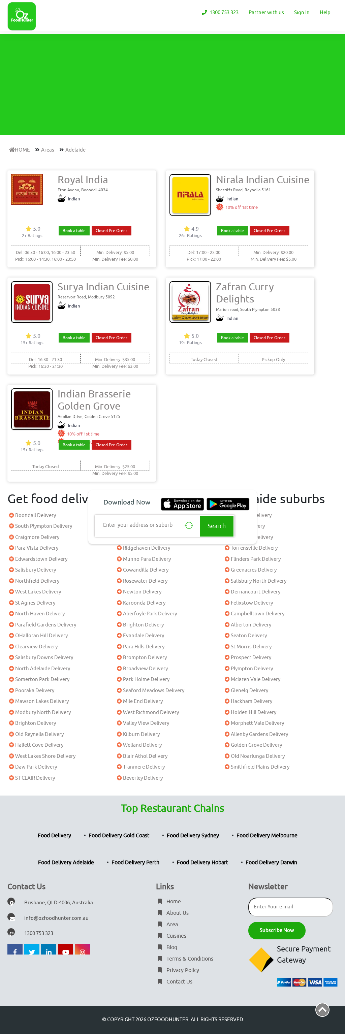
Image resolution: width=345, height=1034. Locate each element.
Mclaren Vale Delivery (255, 679)
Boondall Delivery (35, 515)
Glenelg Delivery (249, 690)
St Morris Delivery (251, 647)
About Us (177, 913)
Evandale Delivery (143, 636)
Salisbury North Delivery (258, 581)
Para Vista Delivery (36, 548)
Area (171, 924)
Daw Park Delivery (35, 767)
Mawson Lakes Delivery (41, 701)
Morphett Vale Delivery (257, 723)
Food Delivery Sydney (193, 835)
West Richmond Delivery (150, 712)
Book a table (74, 230)
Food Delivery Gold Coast (119, 835)
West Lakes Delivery (37, 592)
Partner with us (266, 12)
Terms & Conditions (189, 959)
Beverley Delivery (142, 778)
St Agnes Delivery (34, 603)
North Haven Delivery (39, 614)
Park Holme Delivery (145, 679)
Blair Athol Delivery (144, 756)
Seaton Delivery (248, 636)
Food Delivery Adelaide (66, 862)
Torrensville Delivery (254, 548)
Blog (171, 947)
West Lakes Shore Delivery (44, 756)
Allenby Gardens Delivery (259, 734)
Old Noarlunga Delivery (257, 756)
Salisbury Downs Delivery (43, 657)
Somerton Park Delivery (41, 679)
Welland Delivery (142, 745)
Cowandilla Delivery (145, 570)
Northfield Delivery (36, 581)
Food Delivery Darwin (271, 862)
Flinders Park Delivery (255, 559)
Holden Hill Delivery (253, 712)
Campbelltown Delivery (257, 614)
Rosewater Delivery (144, 581)
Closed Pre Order (111, 230)
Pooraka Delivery (34, 690)
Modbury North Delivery (42, 712)
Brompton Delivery (144, 657)
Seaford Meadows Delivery (153, 690)
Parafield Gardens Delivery (45, 625)
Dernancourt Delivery (255, 592)
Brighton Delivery (143, 625)
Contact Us (178, 981)
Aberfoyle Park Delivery (149, 614)
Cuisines (175, 936)
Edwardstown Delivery (40, 559)
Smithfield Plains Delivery (259, 767)
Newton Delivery (141, 592)
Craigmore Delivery (36, 537)
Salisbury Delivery (35, 570)
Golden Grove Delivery (256, 745)
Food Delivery (54, 835)
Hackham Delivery (251, 701)
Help (325, 12)
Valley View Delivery (145, 723)
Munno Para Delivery (146, 559)
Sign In (302, 12)
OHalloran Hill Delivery (41, 636)
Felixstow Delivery (251, 603)
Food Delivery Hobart (202, 862)
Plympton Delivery (251, 669)
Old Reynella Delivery (39, 734)
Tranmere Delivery (143, 767)
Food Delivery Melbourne (267, 835)
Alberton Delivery (250, 625)
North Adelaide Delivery (42, 669)
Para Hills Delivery (143, 647)
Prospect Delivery (250, 657)
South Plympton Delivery (43, 526)
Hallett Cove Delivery (38, 745)
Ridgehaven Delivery (146, 548)
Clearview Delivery (36, 647)
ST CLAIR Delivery (34, 778)
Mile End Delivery (142, 701)
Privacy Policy (182, 970)
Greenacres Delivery (253, 570)
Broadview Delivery (145, 669)
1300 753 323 (224, 12)
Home (173, 901)
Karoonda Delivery (143, 603)
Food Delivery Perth (135, 862)
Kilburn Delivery (141, 734)
